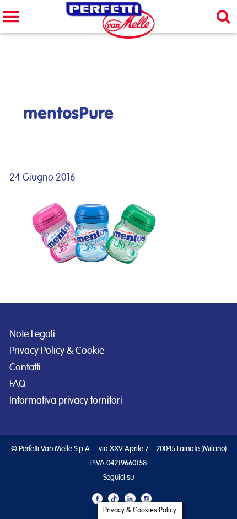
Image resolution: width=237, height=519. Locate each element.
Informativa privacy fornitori (65, 401)
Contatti (25, 368)
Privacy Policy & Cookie (56, 351)
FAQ (17, 384)
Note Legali (32, 335)
